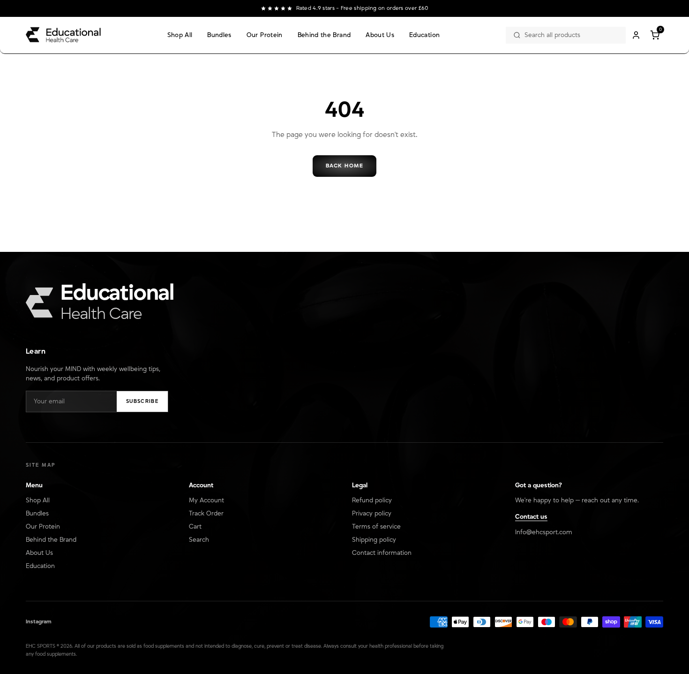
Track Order (206, 513)
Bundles (219, 35)
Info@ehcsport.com (543, 532)
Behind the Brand (324, 35)
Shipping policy (374, 540)
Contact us (531, 517)
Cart (195, 526)
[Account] (636, 35)
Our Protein (265, 35)
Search (199, 540)
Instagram (39, 622)
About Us (380, 35)
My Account (206, 500)
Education (424, 35)
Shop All (180, 35)
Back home (344, 166)
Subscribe (142, 401)
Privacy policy (371, 513)
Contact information (382, 553)
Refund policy (372, 500)
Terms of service (376, 526)
